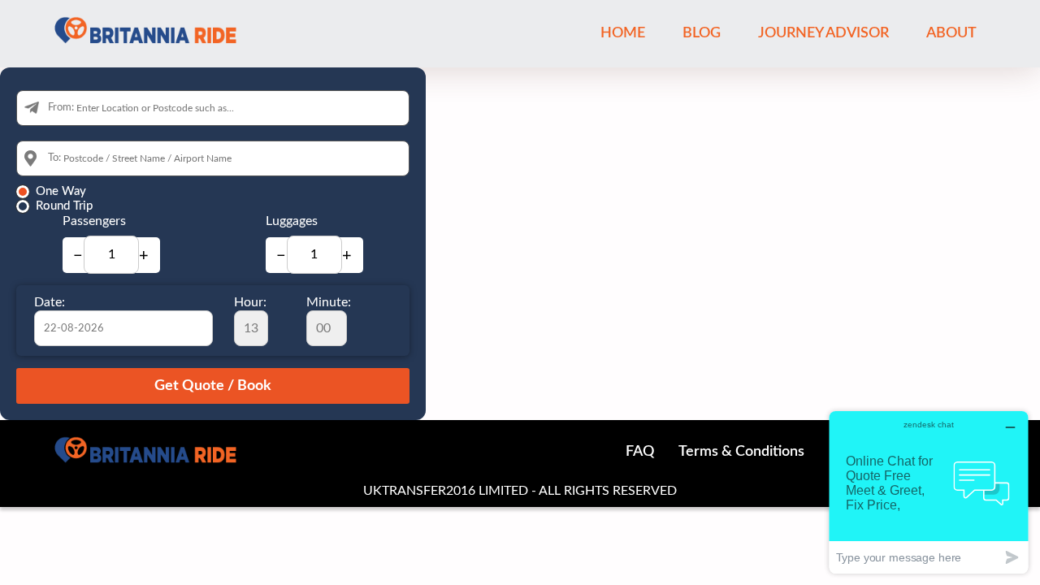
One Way (61, 191)
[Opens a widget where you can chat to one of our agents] (928, 492)
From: (61, 107)
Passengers (94, 221)
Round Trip (64, 206)
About (951, 33)
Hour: (250, 302)
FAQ (640, 451)
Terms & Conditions (741, 451)
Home (622, 33)
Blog (701, 33)
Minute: (328, 302)
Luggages (292, 221)
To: (54, 158)
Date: (49, 302)
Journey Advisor (823, 33)
